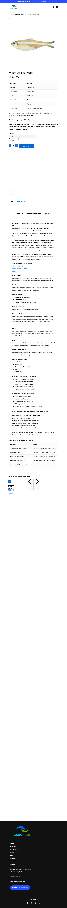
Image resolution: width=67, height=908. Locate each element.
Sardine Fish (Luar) (17, 266)
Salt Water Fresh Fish (20, 14)
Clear (13, 140)
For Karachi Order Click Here (20, 887)
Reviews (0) (47, 213)
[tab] (19, 213)
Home (10, 14)
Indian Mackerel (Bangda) (19, 268)
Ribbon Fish (15, 271)
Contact (12, 858)
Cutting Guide (14, 849)
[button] (10, 18)
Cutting (12, 134)
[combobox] (14, 139)
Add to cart (26, 146)
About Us (13, 846)
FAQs (11, 855)
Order (12, 852)
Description (19, 213)
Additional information (33, 213)
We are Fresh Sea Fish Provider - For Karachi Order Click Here (33, 1)
